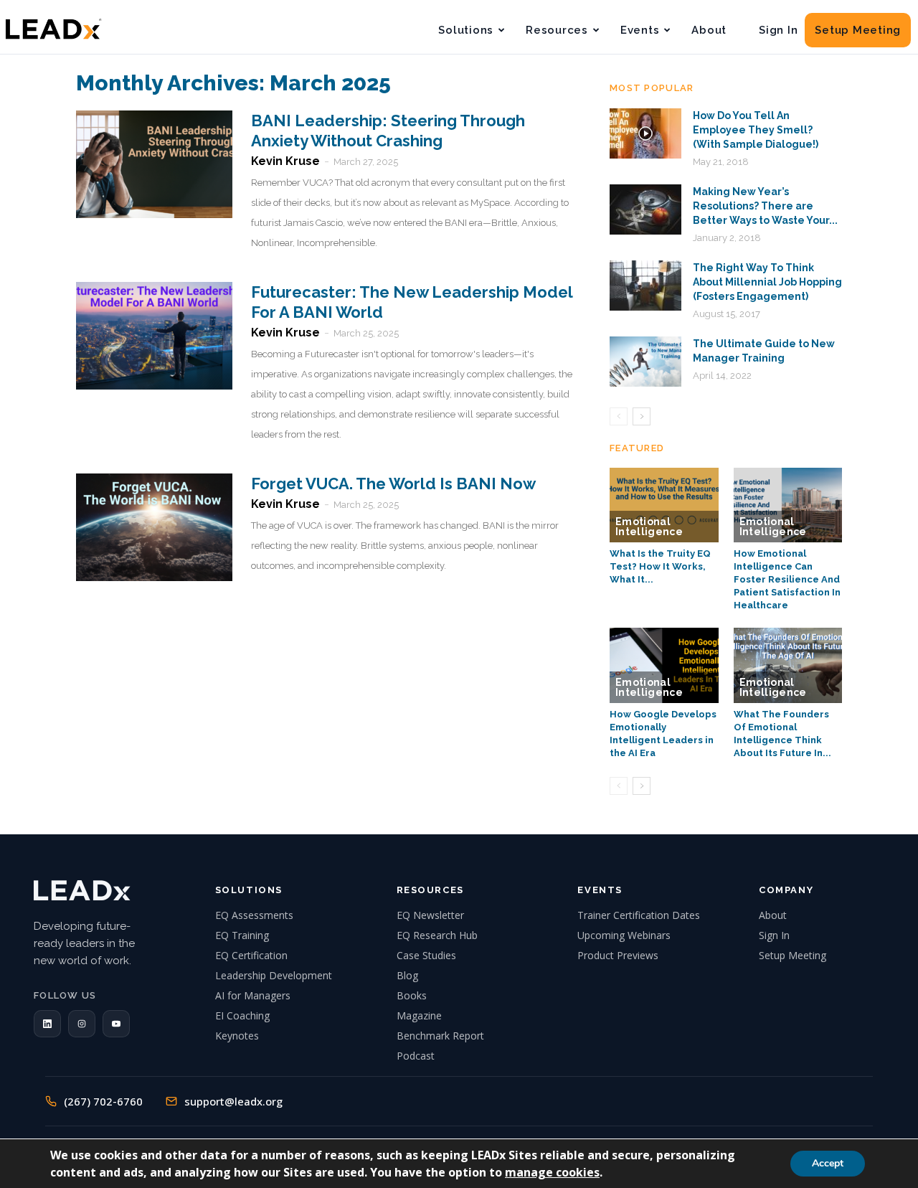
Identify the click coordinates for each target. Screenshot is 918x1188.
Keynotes (237, 1035)
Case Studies (426, 955)
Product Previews (617, 955)
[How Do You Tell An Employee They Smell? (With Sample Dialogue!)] (645, 133)
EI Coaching (242, 1015)
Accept (827, 1163)
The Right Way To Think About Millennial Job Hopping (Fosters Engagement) (767, 282)
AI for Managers (252, 995)
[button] (47, 1023)
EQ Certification (251, 955)
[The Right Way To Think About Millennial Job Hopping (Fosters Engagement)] (645, 285)
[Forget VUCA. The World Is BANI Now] (154, 527)
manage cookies (552, 1172)
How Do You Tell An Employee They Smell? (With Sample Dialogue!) (755, 130)
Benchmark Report (440, 1035)
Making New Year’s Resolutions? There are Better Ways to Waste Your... (765, 206)
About (709, 30)
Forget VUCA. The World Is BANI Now (393, 483)
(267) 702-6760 (103, 1101)
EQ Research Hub (437, 935)
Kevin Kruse (285, 161)
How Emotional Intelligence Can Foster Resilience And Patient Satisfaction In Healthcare (787, 579)
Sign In (778, 30)
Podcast (416, 1055)
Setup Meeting (858, 30)
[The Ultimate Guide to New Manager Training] (645, 361)
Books (412, 995)
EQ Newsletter (430, 915)
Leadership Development (273, 975)
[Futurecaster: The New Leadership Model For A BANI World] (154, 336)
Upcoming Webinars (624, 935)
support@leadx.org (233, 1101)
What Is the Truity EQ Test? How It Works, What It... (660, 566)
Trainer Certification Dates (638, 915)
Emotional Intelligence (649, 526)
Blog (407, 975)
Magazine (419, 1015)
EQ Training (242, 935)
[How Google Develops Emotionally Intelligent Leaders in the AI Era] (664, 665)
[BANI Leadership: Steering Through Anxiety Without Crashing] (154, 164)
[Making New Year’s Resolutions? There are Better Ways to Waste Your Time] (645, 209)
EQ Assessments (254, 915)
